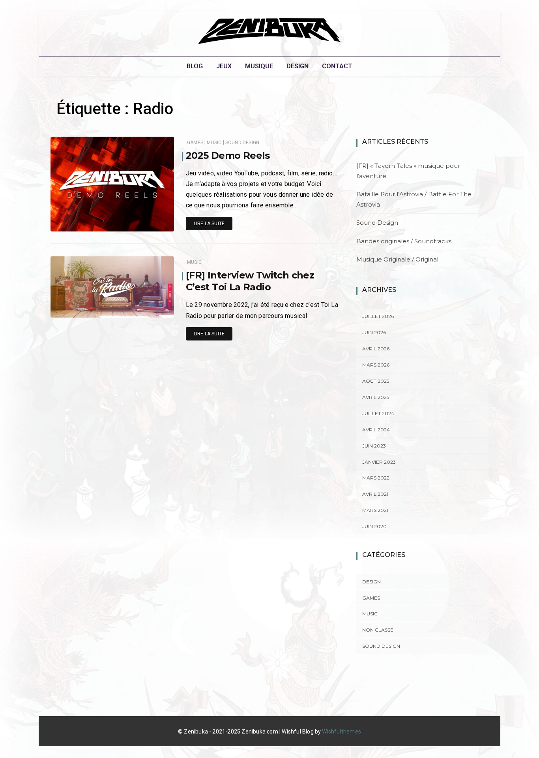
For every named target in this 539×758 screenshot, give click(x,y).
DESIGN (297, 66)
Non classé (377, 630)
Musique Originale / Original (397, 259)
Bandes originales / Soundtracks (403, 241)
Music (214, 142)
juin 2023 (374, 446)
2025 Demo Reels (228, 155)
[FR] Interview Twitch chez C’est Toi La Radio (250, 281)
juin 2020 (374, 526)
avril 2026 (375, 349)
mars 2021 (375, 510)
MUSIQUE (259, 66)
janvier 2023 (379, 462)
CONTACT (337, 66)
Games (195, 142)
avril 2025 (375, 397)
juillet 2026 (378, 316)
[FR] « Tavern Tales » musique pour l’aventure (408, 171)
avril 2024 (376, 430)
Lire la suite (209, 223)
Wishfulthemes (341, 731)
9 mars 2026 (150, 223)
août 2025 (375, 381)
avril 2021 (375, 494)
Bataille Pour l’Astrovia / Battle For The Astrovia (414, 199)
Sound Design (242, 142)
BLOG (195, 66)
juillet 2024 (378, 413)
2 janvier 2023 (148, 309)
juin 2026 (374, 332)
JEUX (224, 66)
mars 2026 (375, 365)
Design (371, 582)
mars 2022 (375, 478)
